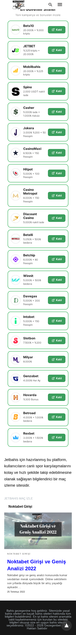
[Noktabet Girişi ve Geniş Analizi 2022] (38, 530)
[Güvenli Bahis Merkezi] (19, 4)
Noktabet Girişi (19, 554)
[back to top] (66, 625)
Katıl (59, 29)
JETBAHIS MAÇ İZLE (18, 498)
